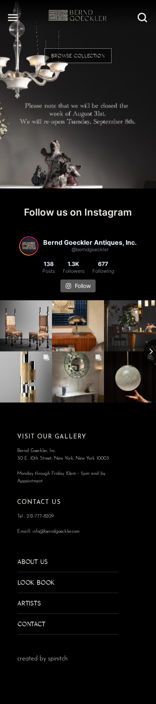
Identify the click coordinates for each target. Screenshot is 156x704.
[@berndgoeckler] (29, 246)
